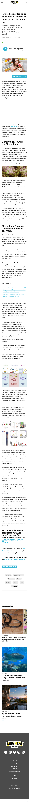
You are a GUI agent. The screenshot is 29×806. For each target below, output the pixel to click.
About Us (14, 764)
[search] (27, 2)
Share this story (18, 76)
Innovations (5, 711)
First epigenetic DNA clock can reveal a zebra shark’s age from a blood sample (13, 677)
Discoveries (5, 635)
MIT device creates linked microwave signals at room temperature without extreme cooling (12, 715)
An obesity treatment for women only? (14, 288)
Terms (14, 781)
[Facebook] (5, 752)
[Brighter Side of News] (14, 2)
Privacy (14, 778)
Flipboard (14, 791)
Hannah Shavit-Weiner (7, 643)
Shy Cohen (4, 718)
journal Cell (14, 126)
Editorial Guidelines (14, 771)
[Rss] (23, 752)
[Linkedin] (14, 752)
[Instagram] (10, 752)
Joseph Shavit (5, 680)
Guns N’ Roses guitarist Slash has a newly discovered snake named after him (14, 639)
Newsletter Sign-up (14, 788)
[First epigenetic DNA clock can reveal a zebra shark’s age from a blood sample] (14, 659)
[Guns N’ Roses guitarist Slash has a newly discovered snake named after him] (14, 621)
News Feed (14, 766)
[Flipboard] (18, 752)
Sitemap (14, 768)
